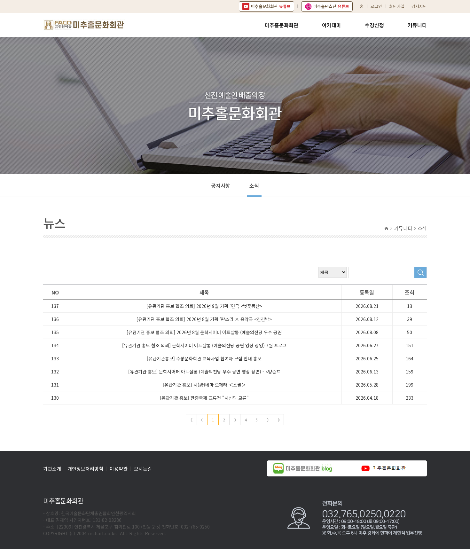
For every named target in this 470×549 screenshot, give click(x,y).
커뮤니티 (417, 25)
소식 (254, 185)
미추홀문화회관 (281, 25)
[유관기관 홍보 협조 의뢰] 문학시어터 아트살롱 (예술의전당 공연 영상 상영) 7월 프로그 (204, 345)
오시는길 (143, 468)
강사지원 (419, 6)
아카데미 (331, 25)
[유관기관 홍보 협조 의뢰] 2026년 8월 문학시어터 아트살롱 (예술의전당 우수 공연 (204, 332)
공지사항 (220, 185)
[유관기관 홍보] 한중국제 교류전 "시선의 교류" (204, 398)
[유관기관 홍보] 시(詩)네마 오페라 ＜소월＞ (204, 384)
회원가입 (396, 6)
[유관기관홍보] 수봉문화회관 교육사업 (204, 358)
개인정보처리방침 (85, 468)
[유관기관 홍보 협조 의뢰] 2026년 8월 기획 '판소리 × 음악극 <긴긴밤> (204, 319)
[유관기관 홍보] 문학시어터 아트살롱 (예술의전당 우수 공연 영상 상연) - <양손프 (204, 371)
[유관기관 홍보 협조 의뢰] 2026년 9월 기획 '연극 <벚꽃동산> (204, 306)
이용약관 (119, 468)
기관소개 (52, 468)
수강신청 (374, 25)
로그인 (376, 6)
